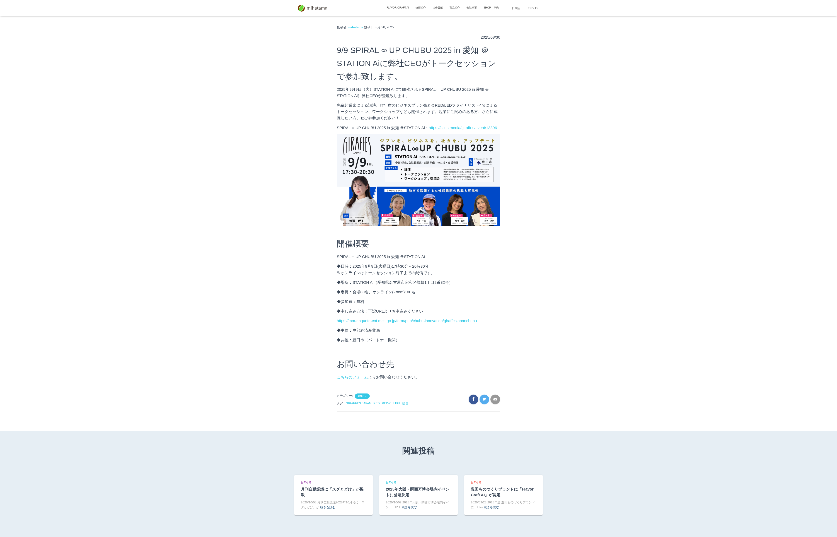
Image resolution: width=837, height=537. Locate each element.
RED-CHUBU (391, 403)
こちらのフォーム (352, 377)
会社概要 (471, 7)
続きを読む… (329, 507)
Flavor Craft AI (397, 7)
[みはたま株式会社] (313, 8)
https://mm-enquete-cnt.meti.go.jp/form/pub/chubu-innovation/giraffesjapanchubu (407, 321)
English (533, 8)
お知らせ (362, 396)
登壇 (405, 403)
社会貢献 (437, 7)
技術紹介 (420, 7)
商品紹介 (454, 7)
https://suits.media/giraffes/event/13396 (463, 128)
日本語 (515, 8)
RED (376, 403)
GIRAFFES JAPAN (358, 403)
